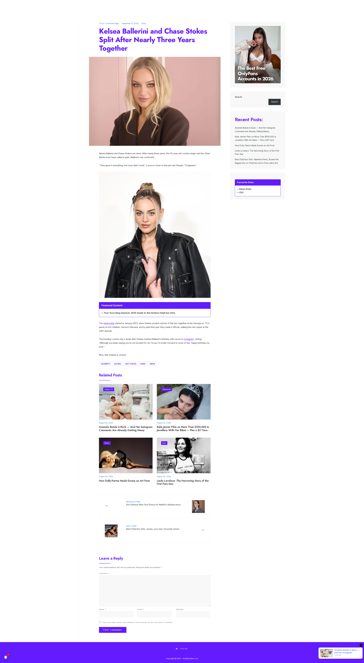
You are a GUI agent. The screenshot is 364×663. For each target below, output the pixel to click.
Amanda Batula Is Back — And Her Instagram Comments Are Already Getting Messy (126, 428)
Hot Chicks (130, 364)
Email (141, 609)
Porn (164, 443)
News (152, 364)
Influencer (166, 389)
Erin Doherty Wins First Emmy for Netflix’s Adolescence (153, 503)
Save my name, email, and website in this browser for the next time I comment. (138, 622)
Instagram (189, 339)
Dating (117, 364)
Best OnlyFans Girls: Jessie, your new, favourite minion (152, 527)
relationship (108, 323)
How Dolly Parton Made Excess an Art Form (124, 481)
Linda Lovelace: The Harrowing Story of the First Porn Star (183, 482)
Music (144, 23)
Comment (104, 573)
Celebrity (105, 364)
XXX (241, 192)
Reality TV (109, 389)
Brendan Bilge (113, 23)
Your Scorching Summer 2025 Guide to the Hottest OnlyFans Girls (139, 312)
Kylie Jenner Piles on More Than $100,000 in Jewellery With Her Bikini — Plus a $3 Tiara (183, 428)
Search (238, 97)
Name (102, 609)
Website (179, 609)
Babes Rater (245, 189)
